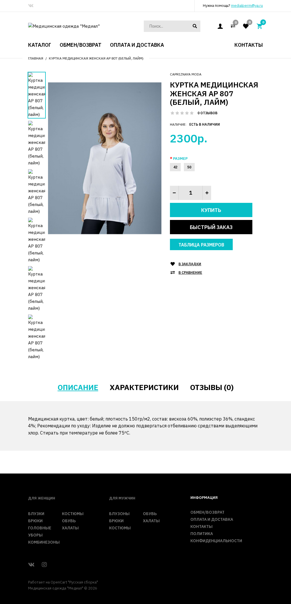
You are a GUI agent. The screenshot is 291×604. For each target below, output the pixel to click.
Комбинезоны (44, 542)
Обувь (69, 520)
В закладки (189, 264)
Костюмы (73, 513)
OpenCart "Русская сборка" (74, 582)
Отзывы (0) (212, 387)
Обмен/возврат (207, 512)
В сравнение (190, 272)
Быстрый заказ (211, 227)
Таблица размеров (201, 245)
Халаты (70, 527)
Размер (180, 158)
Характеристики (144, 387)
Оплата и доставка (211, 519)
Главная (35, 58)
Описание (78, 387)
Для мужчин (122, 498)
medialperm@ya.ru (247, 5)
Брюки (35, 520)
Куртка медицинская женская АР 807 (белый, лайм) (96, 58)
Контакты (201, 526)
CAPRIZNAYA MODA (185, 74)
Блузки (36, 513)
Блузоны (119, 513)
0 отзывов (207, 113)
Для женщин (41, 498)
